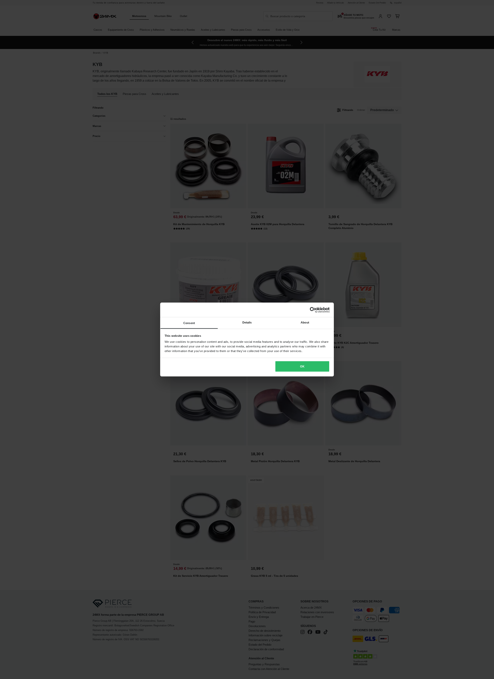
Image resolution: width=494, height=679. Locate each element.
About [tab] (305, 322)
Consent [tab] (189, 323)
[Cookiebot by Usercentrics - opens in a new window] (313, 310)
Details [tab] (247, 322)
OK (302, 366)
